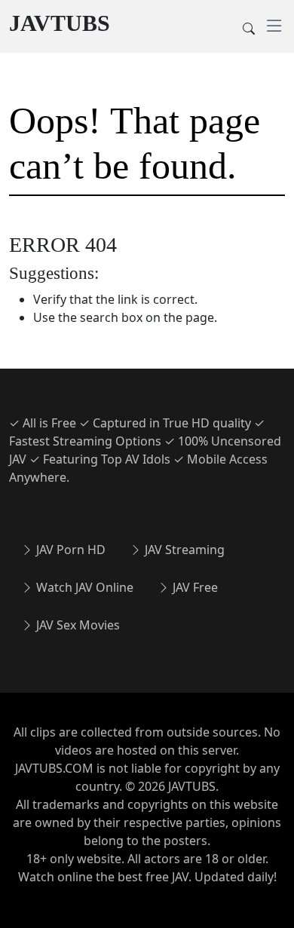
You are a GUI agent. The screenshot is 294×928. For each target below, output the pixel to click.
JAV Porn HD (69, 549)
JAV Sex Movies (76, 625)
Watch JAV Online (83, 587)
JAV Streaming (183, 549)
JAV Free (194, 587)
